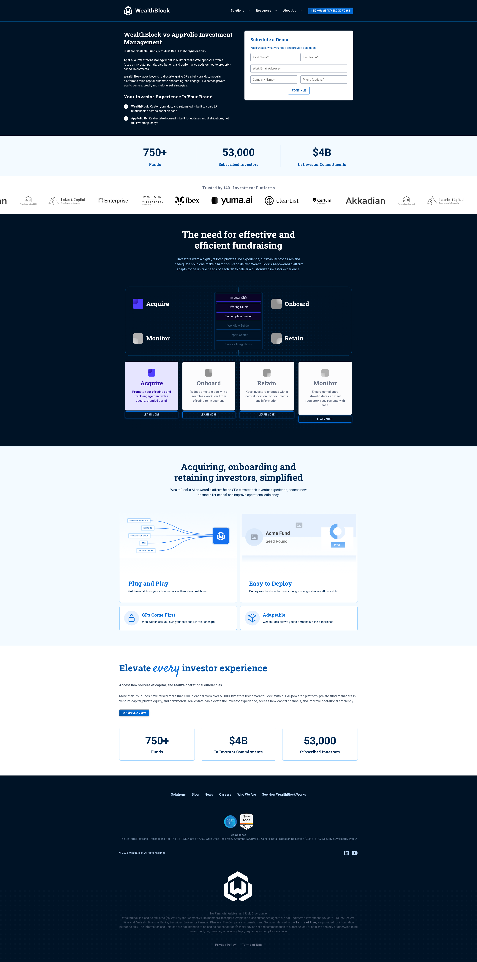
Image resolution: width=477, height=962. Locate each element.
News (209, 794)
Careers (225, 794)
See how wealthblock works (330, 10)
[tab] (181, 304)
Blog (195, 794)
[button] (240, 10)
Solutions (178, 794)
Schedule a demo (134, 712)
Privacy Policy (225, 945)
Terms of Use (252, 945)
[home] (147, 10)
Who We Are (246, 794)
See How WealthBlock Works (284, 794)
